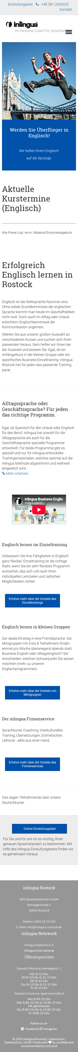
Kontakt (66, 10)
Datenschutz (13, 1042)
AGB (27, 1042)
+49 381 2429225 (55, 4)
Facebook (32, 1029)
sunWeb (62, 1042)
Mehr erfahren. (17, 474)
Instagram (50, 1029)
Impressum (56, 1039)
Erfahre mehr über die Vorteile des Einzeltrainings (32, 600)
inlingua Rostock (35, 1039)
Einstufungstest (20, 4)
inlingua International (39, 950)
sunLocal (51, 1046)
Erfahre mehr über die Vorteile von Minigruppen (32, 692)
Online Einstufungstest (40, 829)
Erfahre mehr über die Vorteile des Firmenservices (32, 764)
